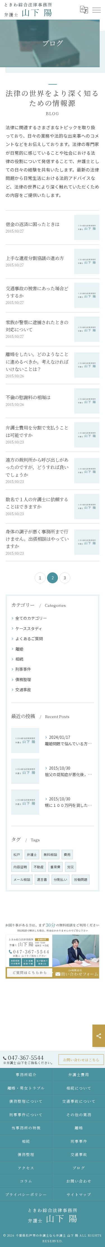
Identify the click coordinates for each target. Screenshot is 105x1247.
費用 (67, 854)
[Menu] (96, 9)
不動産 (39, 867)
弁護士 (32, 854)
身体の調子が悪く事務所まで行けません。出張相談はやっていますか (37, 539)
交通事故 (23, 689)
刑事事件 (23, 669)
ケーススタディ (28, 628)
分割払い (60, 879)
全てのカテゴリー (31, 618)
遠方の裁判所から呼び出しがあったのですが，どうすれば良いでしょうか (37, 467)
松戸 (16, 854)
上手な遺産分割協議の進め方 (35, 258)
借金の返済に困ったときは (32, 224)
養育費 (55, 867)
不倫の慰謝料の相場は (28, 397)
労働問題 (80, 879)
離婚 (19, 649)
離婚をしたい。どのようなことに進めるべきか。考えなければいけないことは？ (37, 361)
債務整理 (23, 679)
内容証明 (20, 867)
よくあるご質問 (29, 638)
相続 (19, 659)
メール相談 (21, 879)
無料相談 (50, 854)
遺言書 (42, 879)
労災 (70, 867)
